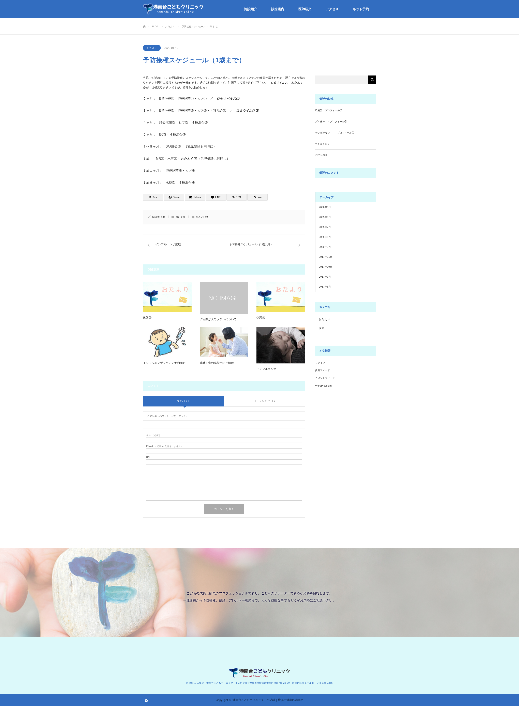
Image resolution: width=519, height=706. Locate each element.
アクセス (332, 9)
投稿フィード (322, 370)
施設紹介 (250, 9)
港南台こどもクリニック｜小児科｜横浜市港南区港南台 (268, 700)
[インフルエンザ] (280, 345)
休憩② (147, 317)
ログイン (320, 362)
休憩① (260, 317)
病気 (321, 328)
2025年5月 (325, 237)
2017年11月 (325, 256)
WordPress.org (323, 385)
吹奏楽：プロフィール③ (328, 110)
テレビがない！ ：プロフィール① (334, 132)
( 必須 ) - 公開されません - (164, 446)
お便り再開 (321, 155)
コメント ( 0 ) (183, 401)
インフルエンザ (266, 369)
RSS (146, 700)
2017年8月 (325, 286)
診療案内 (277, 9)
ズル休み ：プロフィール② (331, 121)
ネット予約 (361, 9)
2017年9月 (325, 276)
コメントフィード (325, 378)
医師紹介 (304, 9)
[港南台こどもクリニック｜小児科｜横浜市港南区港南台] (173, 9)
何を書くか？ (322, 143)
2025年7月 (325, 227)
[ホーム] (144, 19)
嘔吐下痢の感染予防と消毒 (217, 362)
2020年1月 (325, 247)
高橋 (163, 217)
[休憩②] (167, 297)
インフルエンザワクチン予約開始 (164, 362)
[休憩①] (280, 297)
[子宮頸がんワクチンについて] (224, 298)
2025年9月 (325, 217)
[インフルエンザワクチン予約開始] (167, 342)
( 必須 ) (153, 435)
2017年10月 (325, 266)
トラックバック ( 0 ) (264, 401)
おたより (152, 47)
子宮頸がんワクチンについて (218, 319)
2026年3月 (325, 207)
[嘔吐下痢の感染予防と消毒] (224, 342)
